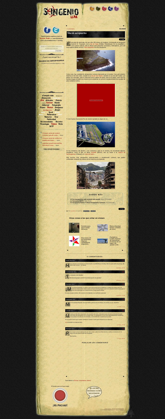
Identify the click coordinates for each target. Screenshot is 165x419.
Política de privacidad (118, 408)
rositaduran (69, 272)
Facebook (42, 38)
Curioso (93, 211)
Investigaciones (47, 110)
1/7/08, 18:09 (121, 338)
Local (51, 112)
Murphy (57, 112)
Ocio (56, 116)
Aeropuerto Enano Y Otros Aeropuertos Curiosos (88, 202)
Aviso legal (108, 408)
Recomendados (46, 121)
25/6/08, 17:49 (120, 295)
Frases (42, 107)
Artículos (86, 211)
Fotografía (56, 105)
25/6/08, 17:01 (120, 280)
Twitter (48, 38)
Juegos (57, 109)
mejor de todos (89, 154)
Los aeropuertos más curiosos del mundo (86, 199)
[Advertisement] (82, 22)
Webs (60, 124)
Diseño (57, 102)
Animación (46, 98)
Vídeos (54, 123)
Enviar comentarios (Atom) (82, 380)
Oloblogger (122, 409)
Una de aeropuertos (76, 33)
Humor (50, 107)
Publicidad (51, 119)
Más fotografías (89, 47)
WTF (51, 126)
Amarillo (93, 152)
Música (41, 115)
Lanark (68, 311)
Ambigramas (59, 96)
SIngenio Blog (111, 409)
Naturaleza (51, 114)
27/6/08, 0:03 (121, 306)
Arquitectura (56, 98)
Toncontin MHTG (78, 201)
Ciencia (59, 100)
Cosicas (44, 103)
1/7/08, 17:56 (121, 324)
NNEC (60, 115)
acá (66, 322)
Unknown (69, 299)
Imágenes (59, 107)
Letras (43, 112)
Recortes (58, 121)
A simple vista (47, 95)
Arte (42, 100)
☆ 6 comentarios (70, 29)
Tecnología (44, 124)
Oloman (73, 211)
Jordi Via (69, 260)
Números (48, 116)
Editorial (45, 105)
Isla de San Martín (97, 76)
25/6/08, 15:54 (120, 267)
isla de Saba (94, 44)
